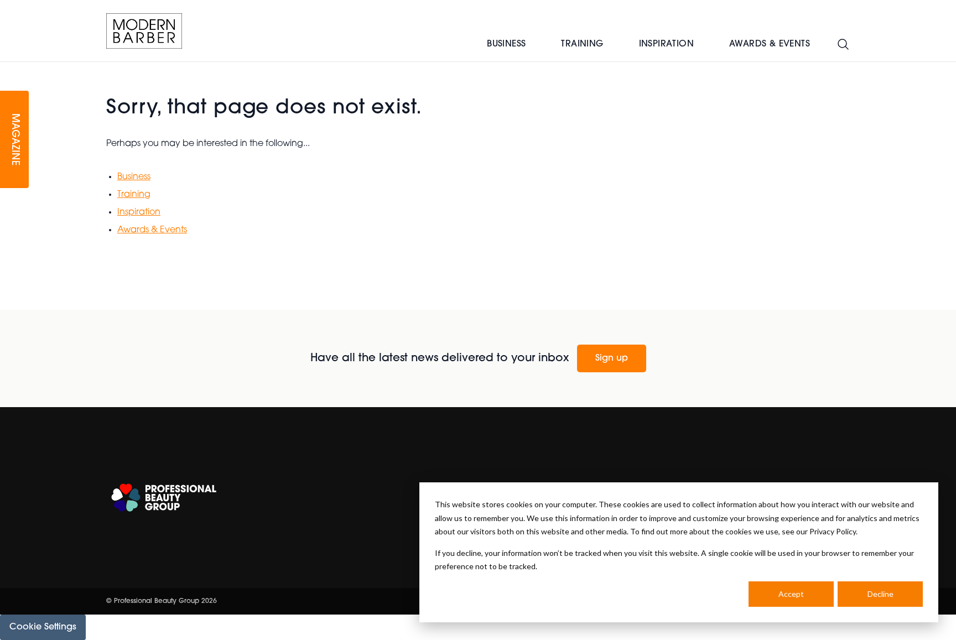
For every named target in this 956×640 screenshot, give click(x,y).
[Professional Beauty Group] (163, 497)
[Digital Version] (9, 68)
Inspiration (666, 44)
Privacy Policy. (833, 531)
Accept (791, 594)
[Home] (144, 31)
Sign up (611, 358)
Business (506, 44)
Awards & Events (769, 44)
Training (582, 44)
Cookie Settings (42, 627)
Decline (880, 594)
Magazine (14, 139)
